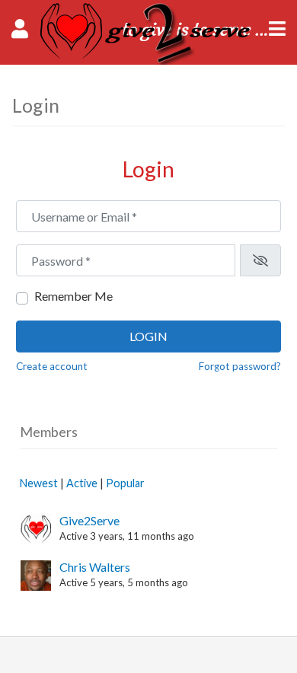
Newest (39, 483)
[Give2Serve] (148, 60)
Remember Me (73, 296)
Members (49, 431)
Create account (52, 366)
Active (81, 483)
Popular (125, 483)
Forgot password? (240, 366)
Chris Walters (94, 567)
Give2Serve (89, 520)
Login (148, 336)
